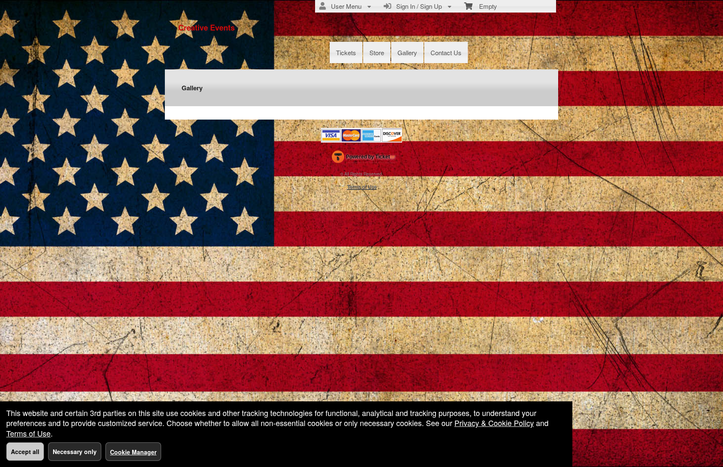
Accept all (25, 451)
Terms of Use (362, 186)
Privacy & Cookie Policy (494, 422)
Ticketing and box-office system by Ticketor (363, 158)
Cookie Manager (133, 452)
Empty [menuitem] (484, 6)
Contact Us (446, 52)
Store (376, 52)
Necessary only (75, 451)
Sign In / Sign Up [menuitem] (417, 6)
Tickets (346, 52)
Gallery (407, 52)
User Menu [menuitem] (344, 6)
